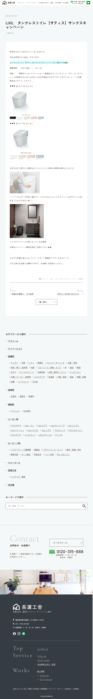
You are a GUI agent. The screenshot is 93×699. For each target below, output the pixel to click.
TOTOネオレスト (76, 430)
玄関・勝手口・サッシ (57, 372)
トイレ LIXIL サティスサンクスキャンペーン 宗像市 (63, 279)
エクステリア (39, 377)
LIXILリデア (46, 430)
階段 (79, 367)
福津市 (22, 396)
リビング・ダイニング (55, 362)
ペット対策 (49, 454)
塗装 (71, 377)
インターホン (75, 372)
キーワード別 (14, 443)
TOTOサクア (16, 435)
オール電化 (26, 454)
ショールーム (14, 462)
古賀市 (13, 396)
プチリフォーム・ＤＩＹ (53, 449)
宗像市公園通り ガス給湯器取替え (24, 293)
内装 (32, 367)
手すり (13, 372)
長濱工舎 (10, 33)
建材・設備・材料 (73, 449)
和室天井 (37, 454)
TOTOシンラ (60, 430)
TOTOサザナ (16, 425)
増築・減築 (81, 377)
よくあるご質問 (26, 689)
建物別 (11, 404)
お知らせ (16, 689)
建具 (71, 367)
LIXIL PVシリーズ (58, 425)
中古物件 (27, 411)
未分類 (11, 485)
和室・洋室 (72, 362)
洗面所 (40, 362)
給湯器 (51, 377)
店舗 (13, 381)
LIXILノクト (29, 425)
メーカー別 (13, 419)
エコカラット (30, 435)
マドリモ (58, 435)
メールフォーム (60, 542)
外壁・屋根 (61, 377)
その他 (35, 381)
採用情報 (43, 689)
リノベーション (15, 348)
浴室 (23, 362)
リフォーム (13, 341)
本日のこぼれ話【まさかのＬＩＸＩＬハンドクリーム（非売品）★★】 (70, 293)
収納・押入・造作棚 (19, 367)
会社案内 (36, 689)
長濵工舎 (11, 2)
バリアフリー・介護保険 (21, 449)
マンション (15, 411)
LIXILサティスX (45, 435)
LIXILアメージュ (17, 430)
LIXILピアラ (42, 425)
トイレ (31, 362)
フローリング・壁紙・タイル (49, 367)
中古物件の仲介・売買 (46, 664)
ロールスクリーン (27, 372)
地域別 (11, 390)
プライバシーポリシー (56, 689)
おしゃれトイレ (63, 454)
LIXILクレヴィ (73, 425)
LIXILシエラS (32, 430)
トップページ (42, 649)
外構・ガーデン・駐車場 (21, 377)
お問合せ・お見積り (72, 689)
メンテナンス (23, 381)
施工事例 (40, 671)
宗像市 (31, 396)
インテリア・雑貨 (18, 476)
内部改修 (41, 372)
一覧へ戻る (42, 302)
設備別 (11, 356)
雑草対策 (14, 454)
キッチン (14, 362)
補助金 (37, 449)
